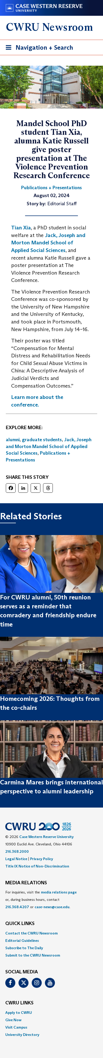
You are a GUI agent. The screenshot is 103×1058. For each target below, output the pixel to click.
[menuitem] (51, 933)
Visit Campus (16, 1027)
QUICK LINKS (20, 923)
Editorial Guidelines (22, 940)
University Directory (22, 1034)
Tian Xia (21, 227)
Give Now (13, 1020)
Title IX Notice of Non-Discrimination (37, 866)
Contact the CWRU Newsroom (31, 933)
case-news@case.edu (52, 907)
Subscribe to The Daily (24, 948)
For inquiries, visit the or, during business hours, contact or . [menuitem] (41, 899)
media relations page (59, 892)
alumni (13, 440)
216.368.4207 (17, 907)
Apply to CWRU (18, 1012)
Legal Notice (16, 858)
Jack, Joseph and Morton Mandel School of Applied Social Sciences (48, 242)
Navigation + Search (37, 49)
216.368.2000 (17, 851)
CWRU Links (19, 1003)
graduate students (42, 440)
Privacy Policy (41, 858)
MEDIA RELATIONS (26, 883)
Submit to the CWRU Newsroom (32, 955)
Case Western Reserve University (46, 836)
